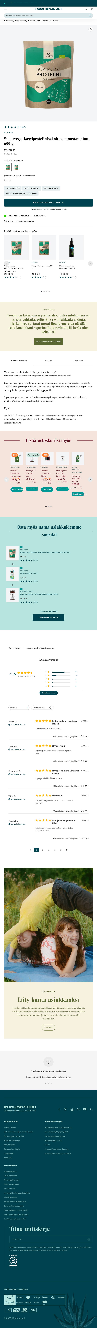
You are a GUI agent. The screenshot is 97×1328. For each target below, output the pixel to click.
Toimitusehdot (10, 1171)
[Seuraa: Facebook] (59, 1109)
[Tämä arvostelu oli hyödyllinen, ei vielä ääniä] (81, 736)
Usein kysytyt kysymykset (56, 1132)
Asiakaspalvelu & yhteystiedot (58, 1127)
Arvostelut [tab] (14, 648)
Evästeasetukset (11, 1184)
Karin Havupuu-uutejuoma (77, 469)
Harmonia (14, 467)
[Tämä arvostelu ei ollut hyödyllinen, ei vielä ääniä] (86, 736)
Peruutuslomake (11, 1180)
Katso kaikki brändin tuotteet (48, 341)
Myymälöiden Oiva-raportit (16, 1210)
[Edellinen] (4, 3)
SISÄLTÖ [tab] (48, 361)
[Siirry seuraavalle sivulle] (66, 850)
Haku (47, 1145)
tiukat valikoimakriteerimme (58, 1076)
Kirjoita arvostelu (48, 693)
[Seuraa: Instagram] (72, 1109)
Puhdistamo (31, 467)
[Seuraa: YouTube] (85, 1109)
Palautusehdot (10, 1176)
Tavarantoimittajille (12, 1149)
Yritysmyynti (9, 1145)
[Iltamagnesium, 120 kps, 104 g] (62, 458)
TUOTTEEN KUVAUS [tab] (19, 361)
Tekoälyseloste (10, 1197)
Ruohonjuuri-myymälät (14, 1136)
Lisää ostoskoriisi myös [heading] (20, 231)
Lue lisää (7, 180)
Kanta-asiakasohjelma (55, 1136)
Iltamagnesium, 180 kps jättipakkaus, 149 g (39, 594)
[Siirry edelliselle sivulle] (30, 850)
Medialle (7, 1158)
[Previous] (6, 263)
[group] (16, 258)
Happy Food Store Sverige (57, 1149)
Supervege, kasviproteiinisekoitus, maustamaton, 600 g (44, 552)
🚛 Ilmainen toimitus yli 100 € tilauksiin (24, 3)
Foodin (9, 132)
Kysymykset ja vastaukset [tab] (39, 648)
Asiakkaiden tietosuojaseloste (17, 1193)
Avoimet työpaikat (12, 1140)
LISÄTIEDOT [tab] (78, 361)
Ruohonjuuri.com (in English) (58, 1153)
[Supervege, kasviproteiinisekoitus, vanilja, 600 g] (16, 247)
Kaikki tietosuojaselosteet (15, 1201)
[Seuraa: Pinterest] (78, 1109)
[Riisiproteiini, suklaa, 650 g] (44, 247)
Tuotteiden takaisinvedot (14, 1219)
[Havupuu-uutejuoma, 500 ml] (78, 458)
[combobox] (47, 15)
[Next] (90, 263)
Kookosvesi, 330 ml (28, 573)
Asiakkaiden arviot (53, 1140)
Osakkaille (8, 1153)
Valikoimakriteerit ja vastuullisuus (18, 1132)
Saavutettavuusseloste (14, 1206)
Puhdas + (45, 467)
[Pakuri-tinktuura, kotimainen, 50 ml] (71, 247)
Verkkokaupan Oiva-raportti (16, 1215)
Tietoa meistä (10, 1127)
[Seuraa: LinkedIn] (91, 1109)
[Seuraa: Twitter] (65, 1109)
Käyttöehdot (9, 1189)
